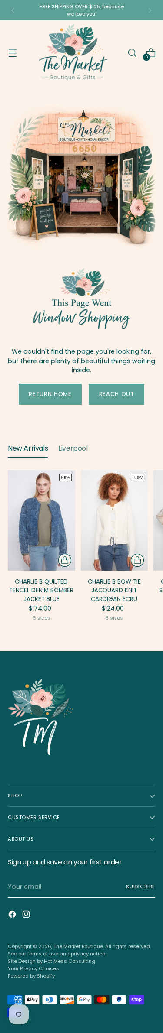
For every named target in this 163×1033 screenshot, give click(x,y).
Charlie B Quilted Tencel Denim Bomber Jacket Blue (41, 590)
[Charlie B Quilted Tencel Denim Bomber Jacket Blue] (41, 520)
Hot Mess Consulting (69, 961)
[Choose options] (64, 560)
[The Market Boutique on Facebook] (13, 916)
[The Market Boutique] (72, 53)
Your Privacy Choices (33, 968)
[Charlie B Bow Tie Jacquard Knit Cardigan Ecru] (114, 520)
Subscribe (140, 886)
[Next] (150, 10)
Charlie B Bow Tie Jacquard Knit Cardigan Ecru (114, 590)
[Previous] (13, 10)
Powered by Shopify (31, 975)
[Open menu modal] (12, 53)
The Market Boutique (78, 946)
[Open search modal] (132, 53)
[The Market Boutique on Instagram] (27, 916)
